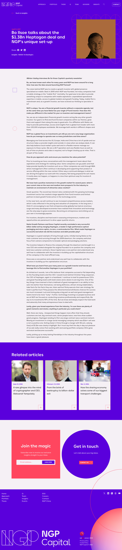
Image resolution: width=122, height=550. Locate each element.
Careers (45, 496)
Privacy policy (84, 541)
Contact (45, 499)
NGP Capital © (86, 545)
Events (24, 501)
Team (77, 4)
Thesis (63, 4)
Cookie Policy (84, 543)
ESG (43, 494)
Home (4, 494)
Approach (42, 4)
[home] (12, 4)
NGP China (46, 501)
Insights (96, 4)
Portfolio (53, 4)
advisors (86, 4)
